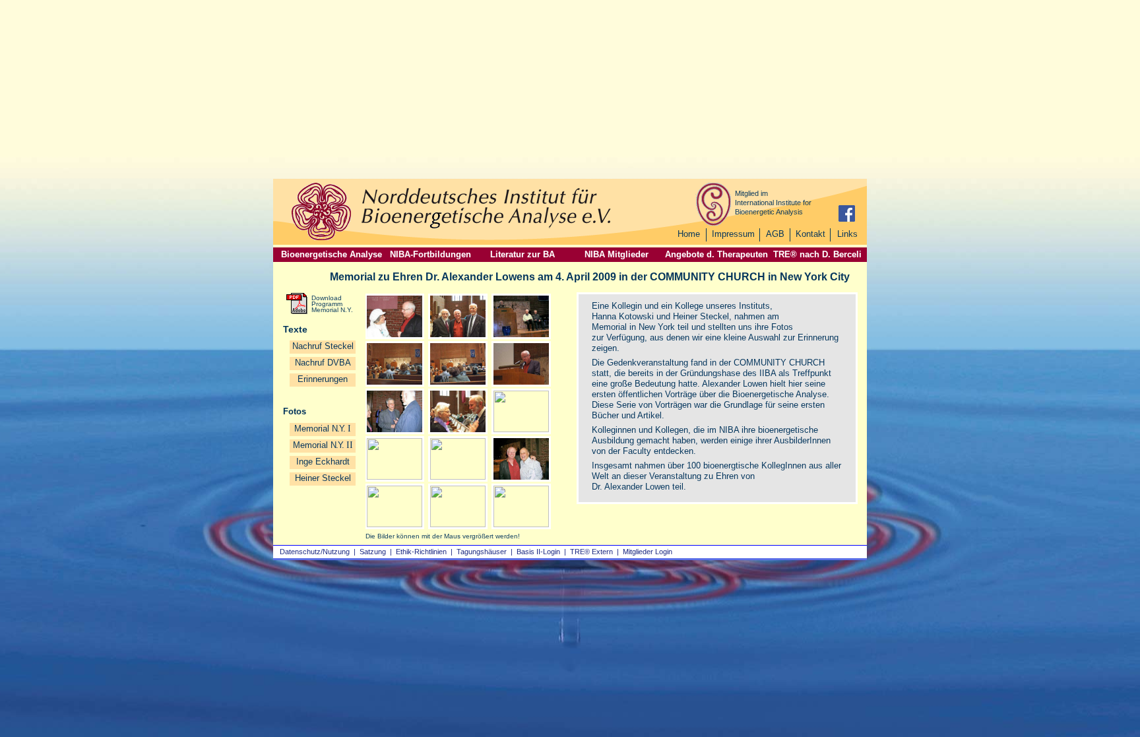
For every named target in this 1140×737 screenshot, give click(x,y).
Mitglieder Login (647, 552)
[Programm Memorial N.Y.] (296, 311)
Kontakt (810, 234)
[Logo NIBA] (321, 238)
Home (689, 234)
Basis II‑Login (538, 552)
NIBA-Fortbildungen (430, 254)
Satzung (373, 552)
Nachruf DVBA (323, 363)
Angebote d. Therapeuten (716, 254)
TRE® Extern (591, 552)
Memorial (323, 445)
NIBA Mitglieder (617, 254)
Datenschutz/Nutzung (315, 552)
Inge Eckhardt (323, 461)
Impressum (733, 234)
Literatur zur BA (522, 254)
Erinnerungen (323, 379)
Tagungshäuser (482, 552)
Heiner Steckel (323, 478)
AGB (775, 234)
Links (847, 234)
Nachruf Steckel (323, 346)
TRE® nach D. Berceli (817, 254)
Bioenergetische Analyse (331, 254)
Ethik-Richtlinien (421, 552)
